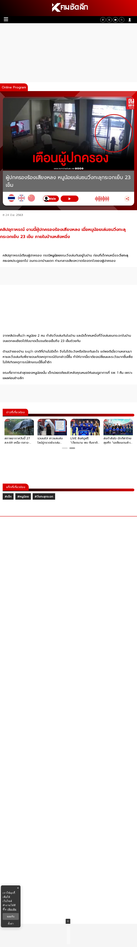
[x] (109, 19)
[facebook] (103, 19)
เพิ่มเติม (11, 909)
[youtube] (115, 19)
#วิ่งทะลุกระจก (44, 496)
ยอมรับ (10, 916)
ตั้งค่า (11, 923)
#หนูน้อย (23, 496)
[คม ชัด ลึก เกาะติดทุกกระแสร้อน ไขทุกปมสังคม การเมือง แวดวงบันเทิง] (68, 8)
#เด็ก (8, 496)
